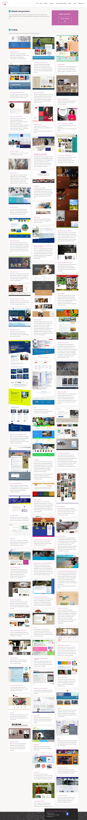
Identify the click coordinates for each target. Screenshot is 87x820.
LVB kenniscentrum (62, 677)
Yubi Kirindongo (14, 658)
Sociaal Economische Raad (41, 597)
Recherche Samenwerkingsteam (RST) (67, 571)
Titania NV (12, 538)
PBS (59, 738)
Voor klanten (80, 3)
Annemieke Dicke (14, 271)
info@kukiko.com (50, 816)
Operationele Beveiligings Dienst (18, 434)
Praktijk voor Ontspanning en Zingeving (41, 659)
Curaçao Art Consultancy (16, 116)
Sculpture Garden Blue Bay (40, 62)
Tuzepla (12, 712)
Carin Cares (37, 772)
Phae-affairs (37, 715)
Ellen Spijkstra (61, 506)
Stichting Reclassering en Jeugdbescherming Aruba (40, 154)
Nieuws (69, 3)
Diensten (45, 3)
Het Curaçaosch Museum (64, 453)
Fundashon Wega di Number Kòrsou (43, 539)
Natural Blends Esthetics (64, 645)
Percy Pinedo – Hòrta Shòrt (64, 155)
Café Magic (36, 186)
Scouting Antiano (14, 515)
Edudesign (36, 744)
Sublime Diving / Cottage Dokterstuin (43, 563)
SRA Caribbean (37, 499)
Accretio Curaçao (14, 151)
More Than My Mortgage (16, 483)
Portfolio (51, 3)
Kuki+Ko (41, 3)
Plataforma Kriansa (14, 51)
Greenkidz (36, 459)
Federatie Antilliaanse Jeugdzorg (18, 630)
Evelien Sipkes (13, 173)
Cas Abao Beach (14, 207)
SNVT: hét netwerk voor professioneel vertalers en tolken (43, 246)
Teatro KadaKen (62, 536)
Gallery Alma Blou (62, 391)
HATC (35, 407)
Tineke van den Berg (63, 608)
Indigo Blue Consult (15, 329)
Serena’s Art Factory (63, 767)
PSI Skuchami (61, 64)
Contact (75, 3)
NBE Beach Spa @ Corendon (17, 298)
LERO (35, 627)
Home (37, 3)
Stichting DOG (37, 319)
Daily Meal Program (15, 240)
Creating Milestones (15, 567)
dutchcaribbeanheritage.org (17, 92)
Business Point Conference (41, 688)
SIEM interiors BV (14, 741)
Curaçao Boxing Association (65, 262)
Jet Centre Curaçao (62, 795)
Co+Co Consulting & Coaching (65, 123)
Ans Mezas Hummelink (15, 599)
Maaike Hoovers (38, 124)
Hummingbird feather (39, 801)
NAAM (59, 708)
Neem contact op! (65, 20)
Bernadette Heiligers (39, 92)
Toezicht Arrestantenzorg (16, 685)
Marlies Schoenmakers (63, 99)
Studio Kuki (37, 217)
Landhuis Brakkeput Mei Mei (65, 230)
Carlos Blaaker (61, 293)
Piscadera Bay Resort (63, 342)
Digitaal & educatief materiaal (61, 3)
